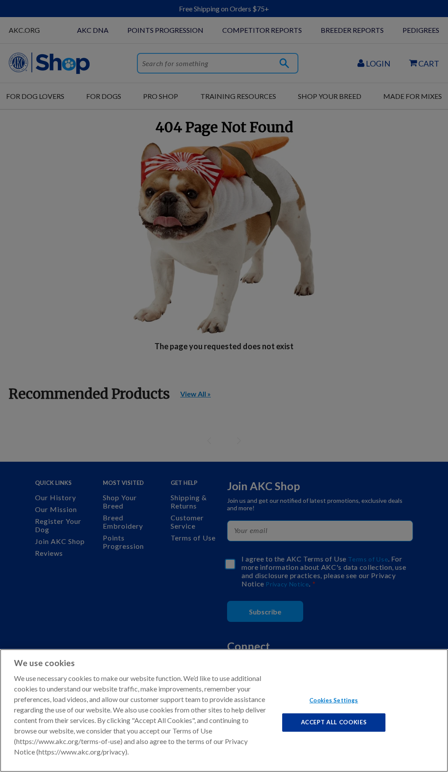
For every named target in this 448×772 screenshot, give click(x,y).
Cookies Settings (333, 699)
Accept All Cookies (334, 722)
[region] (224, 710)
